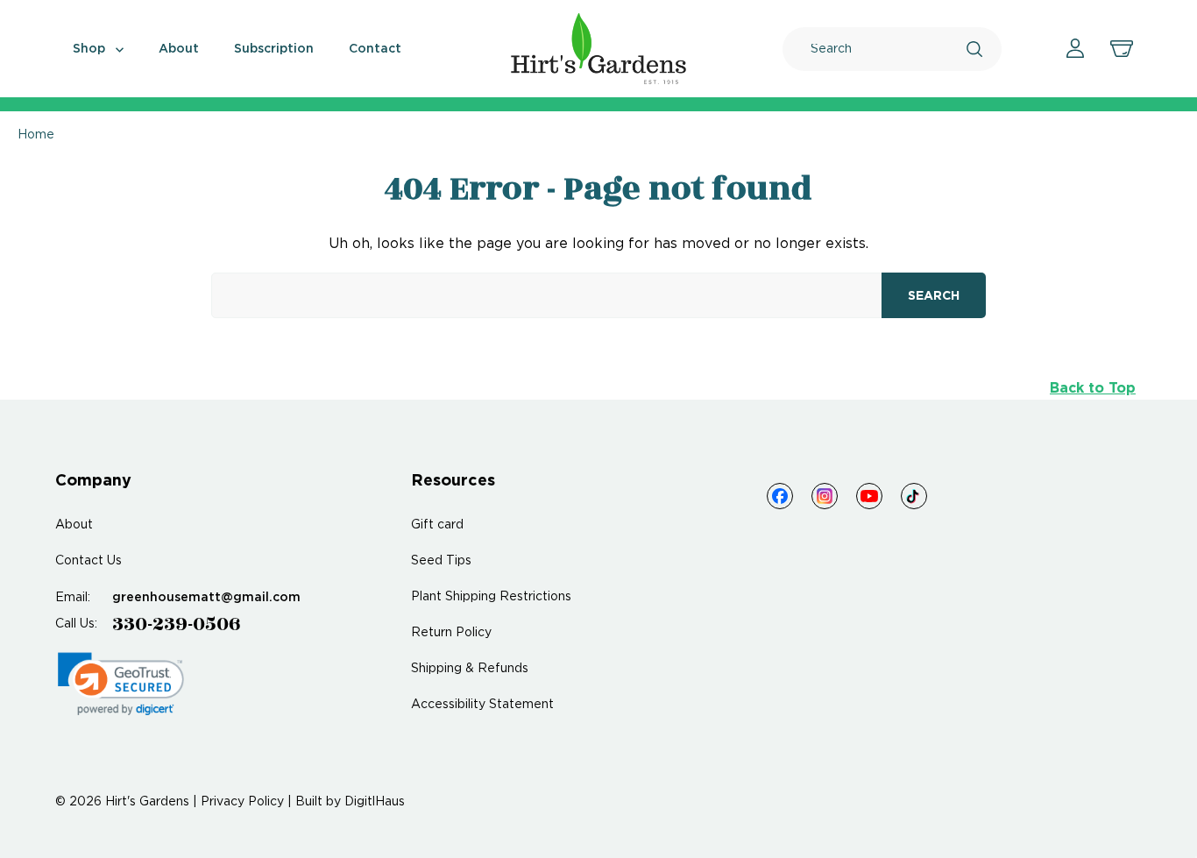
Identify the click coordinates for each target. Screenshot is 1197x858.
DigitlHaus (374, 802)
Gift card (437, 525)
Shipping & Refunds (469, 668)
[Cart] (1121, 49)
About (179, 49)
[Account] (1075, 48)
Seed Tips (441, 561)
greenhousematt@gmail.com (206, 597)
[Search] (974, 49)
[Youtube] (869, 496)
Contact (375, 49)
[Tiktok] (914, 496)
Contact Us (88, 561)
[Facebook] (780, 496)
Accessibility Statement (482, 704)
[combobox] (889, 49)
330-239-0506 (176, 624)
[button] (121, 684)
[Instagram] (824, 496)
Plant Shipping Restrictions (491, 597)
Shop (91, 49)
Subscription (274, 49)
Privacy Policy (242, 802)
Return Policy (451, 633)
